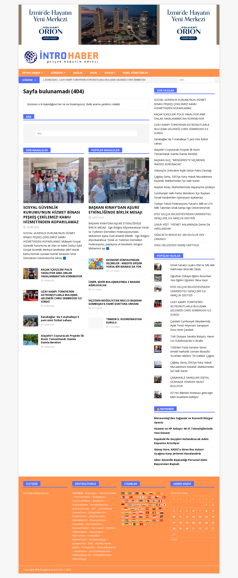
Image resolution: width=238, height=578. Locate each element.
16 (213, 516)
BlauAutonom (97, 520)
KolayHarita (79, 543)
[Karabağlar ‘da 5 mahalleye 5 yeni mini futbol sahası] (30, 320)
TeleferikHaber (107, 493)
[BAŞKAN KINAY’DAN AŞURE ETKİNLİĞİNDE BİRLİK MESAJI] (119, 180)
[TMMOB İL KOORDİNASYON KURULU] (96, 323)
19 (187, 522)
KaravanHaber (80, 528)
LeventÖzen (79, 512)
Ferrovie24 (97, 528)
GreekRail (77, 524)
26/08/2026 (33, 227)
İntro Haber (31, 72)
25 (180, 528)
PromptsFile (88, 547)
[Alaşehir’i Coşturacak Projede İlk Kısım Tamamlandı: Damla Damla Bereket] (30, 339)
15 (206, 516)
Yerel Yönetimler (135, 72)
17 (174, 522)
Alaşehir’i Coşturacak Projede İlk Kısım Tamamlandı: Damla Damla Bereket (62, 339)
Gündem (56, 72)
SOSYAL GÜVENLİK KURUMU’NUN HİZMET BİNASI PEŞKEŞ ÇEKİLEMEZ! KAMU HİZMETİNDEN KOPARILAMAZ (51, 214)
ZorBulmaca (105, 508)
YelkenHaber (79, 531)
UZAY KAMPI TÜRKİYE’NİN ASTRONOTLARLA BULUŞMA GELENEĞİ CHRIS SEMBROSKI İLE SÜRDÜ (61, 297)
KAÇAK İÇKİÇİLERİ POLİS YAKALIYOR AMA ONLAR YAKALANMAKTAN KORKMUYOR (61, 273)
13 (193, 516)
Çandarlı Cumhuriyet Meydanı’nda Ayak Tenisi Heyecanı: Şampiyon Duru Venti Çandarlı (190, 325)
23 (213, 522)
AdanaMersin (80, 520)
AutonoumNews (81, 500)
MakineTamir (79, 539)
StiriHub (110, 528)
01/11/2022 (114, 270)
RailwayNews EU (81, 555)
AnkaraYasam (97, 516)
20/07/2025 (98, 217)
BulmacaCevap (80, 508)
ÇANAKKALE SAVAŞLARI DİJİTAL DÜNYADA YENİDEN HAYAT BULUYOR (189, 382)
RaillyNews (99, 496)
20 (193, 522)
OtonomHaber (82, 496)
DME (90, 543)
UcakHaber (93, 535)
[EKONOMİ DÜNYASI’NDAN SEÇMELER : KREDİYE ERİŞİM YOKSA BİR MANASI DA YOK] (96, 263)
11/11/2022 (114, 326)
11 (180, 516)
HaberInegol (79, 558)
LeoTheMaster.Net (99, 551)
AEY (94, 508)
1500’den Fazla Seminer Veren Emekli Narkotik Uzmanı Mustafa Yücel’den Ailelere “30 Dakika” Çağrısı (192, 352)
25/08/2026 (49, 305)
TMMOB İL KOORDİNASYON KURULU (124, 320)
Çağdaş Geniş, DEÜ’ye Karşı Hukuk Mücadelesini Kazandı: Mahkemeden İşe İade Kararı (192, 367)
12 (187, 516)
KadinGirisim (79, 516)
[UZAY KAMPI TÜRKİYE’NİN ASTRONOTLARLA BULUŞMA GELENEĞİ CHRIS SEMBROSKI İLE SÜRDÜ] (30, 295)
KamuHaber (96, 531)
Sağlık (77, 72)
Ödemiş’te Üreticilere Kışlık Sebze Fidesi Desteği (182, 170)
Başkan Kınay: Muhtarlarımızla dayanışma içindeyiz (184, 187)
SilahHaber (80, 551)
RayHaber (167, 409)
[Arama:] (196, 79)
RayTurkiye (78, 535)
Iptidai (75, 547)
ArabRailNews (80, 504)
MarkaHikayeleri (106, 547)
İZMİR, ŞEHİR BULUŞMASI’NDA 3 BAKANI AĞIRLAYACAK (114, 283)
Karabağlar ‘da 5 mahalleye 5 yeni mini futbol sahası (60, 318)
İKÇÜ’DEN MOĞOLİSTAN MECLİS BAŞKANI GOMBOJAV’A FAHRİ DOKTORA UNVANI (115, 302)
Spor (93, 72)
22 (206, 522)
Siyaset (109, 72)
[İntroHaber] (119, 42)
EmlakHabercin (97, 512)
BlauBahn (98, 500)
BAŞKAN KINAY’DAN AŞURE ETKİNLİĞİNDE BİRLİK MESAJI (115, 210)
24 (174, 528)
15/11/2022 (96, 308)
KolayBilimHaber (102, 555)
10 (174, 516)
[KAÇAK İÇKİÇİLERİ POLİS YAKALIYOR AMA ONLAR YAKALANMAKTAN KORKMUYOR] (30, 273)
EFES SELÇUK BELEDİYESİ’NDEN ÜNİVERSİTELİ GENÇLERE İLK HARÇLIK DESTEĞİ (190, 291)
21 (200, 522)
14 (200, 516)
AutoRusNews (103, 543)
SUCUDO (77, 493)
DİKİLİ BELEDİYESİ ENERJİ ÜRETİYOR (176, 245)
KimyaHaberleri (99, 504)
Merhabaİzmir (94, 524)
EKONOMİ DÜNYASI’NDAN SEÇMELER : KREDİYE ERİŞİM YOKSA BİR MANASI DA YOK (124, 263)
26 (187, 528)
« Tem (174, 539)
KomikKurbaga (97, 539)
